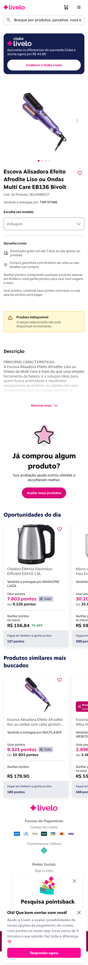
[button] (66, 7)
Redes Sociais (44, 864)
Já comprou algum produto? (45, 460)
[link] (14, 7)
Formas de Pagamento (44, 821)
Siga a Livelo (44, 870)
